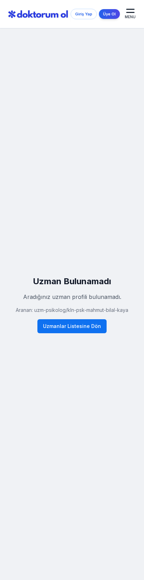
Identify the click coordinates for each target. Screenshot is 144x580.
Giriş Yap (83, 14)
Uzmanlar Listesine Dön (72, 326)
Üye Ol (109, 14)
